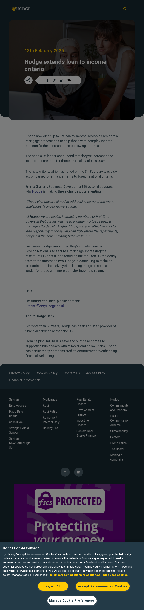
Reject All (53, 586)
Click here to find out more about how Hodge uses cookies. (89, 575)
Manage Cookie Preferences (72, 600)
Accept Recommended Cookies (103, 586)
